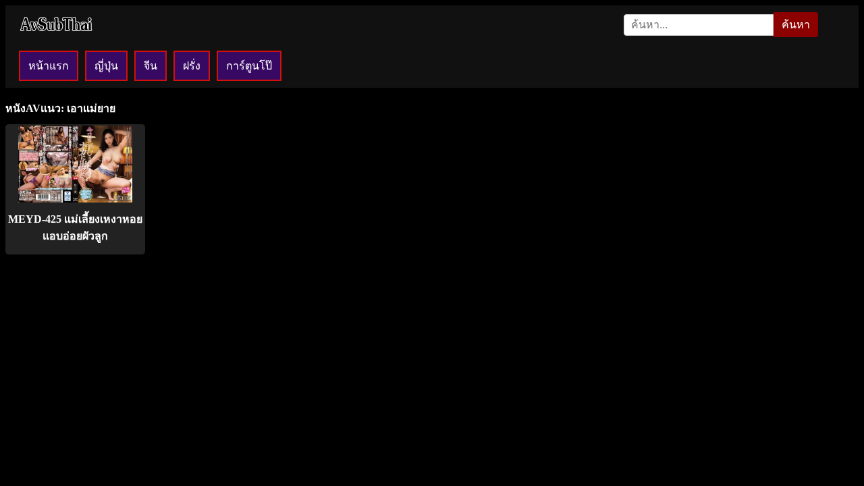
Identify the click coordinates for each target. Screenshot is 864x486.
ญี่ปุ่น (106, 66)
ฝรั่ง (191, 66)
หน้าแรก (48, 66)
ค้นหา (796, 24)
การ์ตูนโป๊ (249, 66)
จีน (150, 66)
